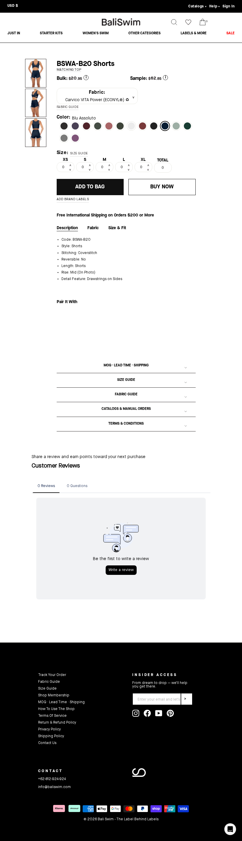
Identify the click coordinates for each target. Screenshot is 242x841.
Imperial (86, 126)
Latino (142, 126)
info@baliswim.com (54, 787)
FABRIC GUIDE (68, 107)
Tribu (120, 126)
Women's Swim (96, 33)
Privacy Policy (49, 729)
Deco (108, 126)
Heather (75, 138)
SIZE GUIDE (79, 153)
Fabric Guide (126, 394)
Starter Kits (51, 33)
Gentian (75, 126)
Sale (230, 33)
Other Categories (144, 33)
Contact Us (47, 743)
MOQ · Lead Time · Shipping (126, 365)
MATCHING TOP (69, 70)
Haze (176, 126)
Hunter (187, 126)
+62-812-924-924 (52, 779)
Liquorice (64, 126)
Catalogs (196, 6)
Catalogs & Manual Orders (126, 409)
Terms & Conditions (126, 424)
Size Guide (126, 380)
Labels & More (194, 33)
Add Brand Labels (73, 199)
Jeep (97, 126)
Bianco (131, 126)
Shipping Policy (51, 736)
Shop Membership (53, 695)
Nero (153, 126)
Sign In (229, 6)
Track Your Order (52, 675)
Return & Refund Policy (57, 722)
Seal (64, 138)
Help (213, 6)
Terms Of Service (52, 716)
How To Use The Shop (56, 709)
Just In (13, 33)
